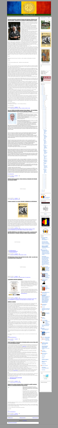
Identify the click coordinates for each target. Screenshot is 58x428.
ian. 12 (44, 175)
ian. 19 (44, 123)
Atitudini (17, 298)
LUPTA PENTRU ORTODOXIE (44, 295)
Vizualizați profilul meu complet (47, 197)
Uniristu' (43, 357)
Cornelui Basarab (29, 298)
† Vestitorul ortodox (45, 266)
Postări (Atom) (25, 420)
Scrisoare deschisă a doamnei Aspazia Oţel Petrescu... (45, 131)
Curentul (33, 298)
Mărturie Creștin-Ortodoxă (44, 361)
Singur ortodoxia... (45, 353)
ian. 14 (44, 128)
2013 (43, 90)
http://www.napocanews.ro (11, 411)
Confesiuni (43, 350)
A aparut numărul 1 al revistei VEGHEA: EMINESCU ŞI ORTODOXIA (22, 201)
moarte (15, 414)
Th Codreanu (24, 229)
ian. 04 (44, 184)
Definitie (43, 317)
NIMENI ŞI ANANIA (12, 301)
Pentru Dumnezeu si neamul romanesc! (45, 346)
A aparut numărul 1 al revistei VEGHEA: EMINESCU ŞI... (45, 147)
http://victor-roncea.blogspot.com (13, 251)
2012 (43, 91)
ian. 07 (44, 180)
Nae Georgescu (16, 254)
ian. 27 (44, 113)
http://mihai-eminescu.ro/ (12, 250)
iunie (43, 102)
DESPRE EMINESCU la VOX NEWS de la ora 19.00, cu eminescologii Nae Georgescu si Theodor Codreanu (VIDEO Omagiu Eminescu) (22, 232)
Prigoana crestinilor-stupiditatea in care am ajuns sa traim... (45, 348)
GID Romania (44, 363)
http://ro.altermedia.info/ (13, 378)
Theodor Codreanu (21, 254)
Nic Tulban (43, 369)
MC (25, 277)
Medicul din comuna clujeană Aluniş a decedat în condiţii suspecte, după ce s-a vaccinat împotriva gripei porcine (22, 385)
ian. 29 (44, 111)
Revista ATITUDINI (44, 237)
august (44, 100)
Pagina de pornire (22, 417)
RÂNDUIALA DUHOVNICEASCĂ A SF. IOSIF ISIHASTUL (45, 239)
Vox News (25, 254)
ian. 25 (44, 116)
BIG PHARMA (12, 176)
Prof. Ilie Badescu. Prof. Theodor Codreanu (20, 299)
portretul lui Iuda (28, 277)
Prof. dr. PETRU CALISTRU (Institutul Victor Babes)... (45, 136)
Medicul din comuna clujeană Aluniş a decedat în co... (45, 171)
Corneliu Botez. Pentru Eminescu (22, 298)
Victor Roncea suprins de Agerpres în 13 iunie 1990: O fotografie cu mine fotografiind (46, 243)
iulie (43, 101)
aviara (13, 199)
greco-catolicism (16, 277)
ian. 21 (44, 121)
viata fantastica (44, 304)
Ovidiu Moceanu (13, 229)
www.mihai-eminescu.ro (24, 293)
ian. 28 (44, 112)
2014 (43, 89)
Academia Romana (12, 298)
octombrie (44, 97)
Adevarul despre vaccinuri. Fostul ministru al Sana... (45, 141)
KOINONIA (43, 331)
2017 (43, 85)
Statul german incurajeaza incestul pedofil (16, 377)
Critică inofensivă (44, 351)
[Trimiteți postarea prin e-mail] (19, 175)
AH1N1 (11, 199)
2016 (43, 86)
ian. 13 (44, 174)
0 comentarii (16, 175)
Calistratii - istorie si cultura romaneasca (45, 343)
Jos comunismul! (44, 320)
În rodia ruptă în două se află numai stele (45, 292)
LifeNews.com (24, 346)
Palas (16, 229)
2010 (43, 94)
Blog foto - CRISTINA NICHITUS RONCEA (45, 246)
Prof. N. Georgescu (28, 299)
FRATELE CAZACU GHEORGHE (45, 280)
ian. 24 (44, 117)
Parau (18, 229)
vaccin (19, 199)
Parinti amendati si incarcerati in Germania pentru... (45, 166)
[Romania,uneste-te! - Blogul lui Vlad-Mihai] (46, 70)
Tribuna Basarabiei (45, 273)
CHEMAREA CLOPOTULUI (46, 308)
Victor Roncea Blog (45, 241)
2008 (43, 191)
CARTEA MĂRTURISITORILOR (47, 288)
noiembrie (44, 96)
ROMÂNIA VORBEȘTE (45, 359)
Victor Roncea (30, 229)
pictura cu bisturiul (45, 365)
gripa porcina (16, 199)
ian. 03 (44, 185)
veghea (27, 229)
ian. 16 (44, 127)
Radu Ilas (21, 229)
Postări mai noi (10, 417)
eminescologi (12, 254)
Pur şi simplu (43, 318)
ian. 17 (44, 126)
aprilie (44, 105)
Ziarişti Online (44, 256)
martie (44, 106)
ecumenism (11, 277)
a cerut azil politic (15, 370)
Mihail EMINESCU (11, 299)
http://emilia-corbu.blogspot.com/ (12, 337)
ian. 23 (44, 118)
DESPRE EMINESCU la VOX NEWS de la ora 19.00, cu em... (45, 152)
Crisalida (43, 328)
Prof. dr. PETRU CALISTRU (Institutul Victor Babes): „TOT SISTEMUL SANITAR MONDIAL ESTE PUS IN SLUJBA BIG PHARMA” (23, 111)
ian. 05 (44, 183)
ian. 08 (44, 179)
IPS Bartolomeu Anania (21, 277)
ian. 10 (44, 178)
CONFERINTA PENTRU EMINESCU (15, 279)
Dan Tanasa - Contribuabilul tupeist (45, 367)
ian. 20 (44, 122)
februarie (44, 107)
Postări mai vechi (35, 417)
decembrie (44, 95)
